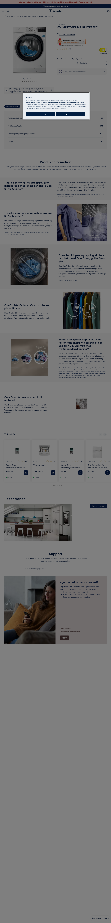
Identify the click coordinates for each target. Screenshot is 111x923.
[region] (56, 106)
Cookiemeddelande (45, 108)
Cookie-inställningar (40, 114)
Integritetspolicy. (61, 108)
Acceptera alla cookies (70, 114)
